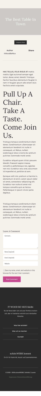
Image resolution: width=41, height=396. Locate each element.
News (23, 42)
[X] (29, 56)
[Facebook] (26, 56)
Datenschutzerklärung (24, 377)
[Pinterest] (36, 56)
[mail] (24, 344)
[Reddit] (32, 56)
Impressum (12, 377)
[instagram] (20, 344)
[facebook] (17, 344)
